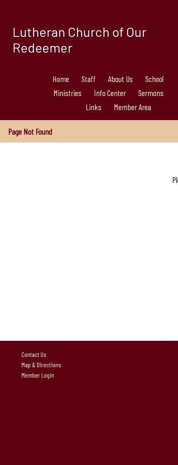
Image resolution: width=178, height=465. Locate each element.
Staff (89, 79)
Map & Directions (40, 365)
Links (93, 107)
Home (61, 79)
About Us (120, 79)
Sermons (151, 93)
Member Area (132, 107)
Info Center (110, 93)
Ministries (67, 93)
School (154, 79)
